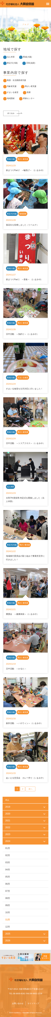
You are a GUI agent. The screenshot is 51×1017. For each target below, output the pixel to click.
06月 (7, 884)
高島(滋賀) (30, 63)
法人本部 (11, 57)
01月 (7, 848)
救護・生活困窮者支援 (16, 80)
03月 (7, 862)
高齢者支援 (11, 86)
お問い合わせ (17, 1003)
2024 (7, 841)
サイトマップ (33, 1003)
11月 (7, 919)
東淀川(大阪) (12, 63)
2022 (7, 827)
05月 (7, 877)
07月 (7, 891)
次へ (30, 789)
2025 (7, 934)
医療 (29, 92)
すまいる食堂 (12, 92)
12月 (7, 927)
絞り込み (11, 113)
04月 (7, 869)
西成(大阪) (27, 57)
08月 (7, 898)
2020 (7, 814)
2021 (7, 820)
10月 (7, 912)
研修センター (28, 98)
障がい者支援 (30, 86)
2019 (7, 807)
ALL (7, 800)
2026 (7, 940)
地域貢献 (11, 98)
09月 (7, 905)
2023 (7, 834)
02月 (7, 855)
